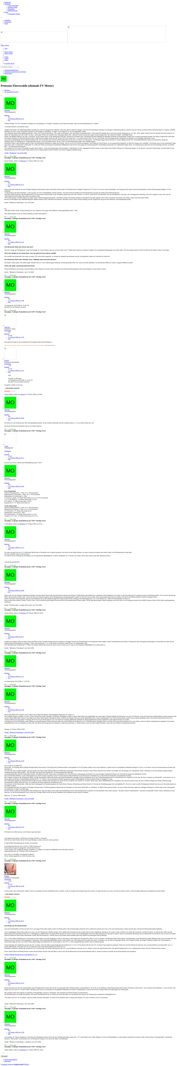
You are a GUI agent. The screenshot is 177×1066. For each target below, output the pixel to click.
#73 (9, 678)
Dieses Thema (8, 52)
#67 (9, 420)
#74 (9, 711)
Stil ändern (4, 1056)
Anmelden (7, 20)
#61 (9, 120)
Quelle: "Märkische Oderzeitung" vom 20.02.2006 (19, 732)
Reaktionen (7, 330)
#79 (9, 985)
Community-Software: (15, 1064)
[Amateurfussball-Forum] (83, 42)
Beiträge (6, 115)
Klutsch (22, 394)
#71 (9, 592)
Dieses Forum (8, 53)
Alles (5, 48)
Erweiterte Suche (9, 63)
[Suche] (19, 67)
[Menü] (1, 17)
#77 (9, 888)
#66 (9, 372)
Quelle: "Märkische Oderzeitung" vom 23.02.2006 (19, 798)
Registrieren (7, 22)
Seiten (6, 60)
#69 (9, 488)
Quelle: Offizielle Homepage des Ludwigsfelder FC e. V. (21, 954)
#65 (9, 339)
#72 (9, 638)
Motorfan (23, 161)
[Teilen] (1, 95)
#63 (9, 244)
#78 (9, 922)
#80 (9, 1034)
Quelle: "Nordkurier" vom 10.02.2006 (15, 153)
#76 (9, 829)
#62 (9, 186)
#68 (9, 459)
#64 (9, 302)
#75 (9, 762)
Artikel (6, 58)
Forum (6, 57)
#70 (9, 549)
